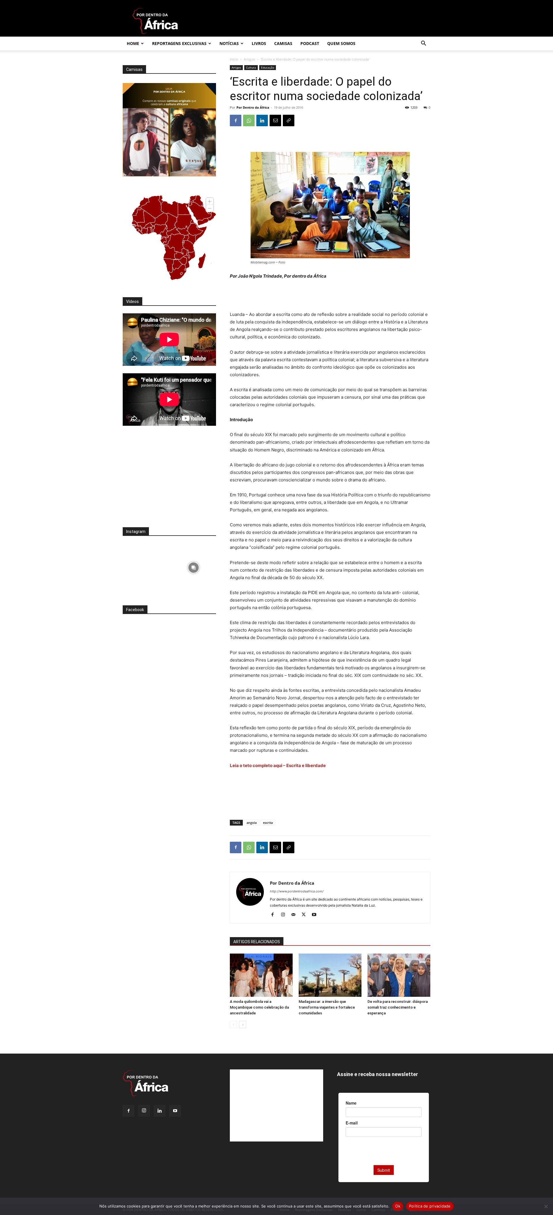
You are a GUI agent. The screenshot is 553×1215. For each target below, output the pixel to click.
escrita (268, 822)
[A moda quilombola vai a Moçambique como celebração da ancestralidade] (261, 975)
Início (234, 59)
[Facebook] (235, 120)
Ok (397, 1206)
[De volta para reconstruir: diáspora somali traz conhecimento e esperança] (399, 975)
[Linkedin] (262, 120)
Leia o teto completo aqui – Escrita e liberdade (278, 765)
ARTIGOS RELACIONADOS (256, 941)
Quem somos (341, 43)
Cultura (251, 67)
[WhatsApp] (249, 120)
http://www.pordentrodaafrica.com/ (296, 891)
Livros (259, 43)
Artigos (249, 59)
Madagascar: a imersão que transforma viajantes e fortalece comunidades (327, 1007)
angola (252, 822)
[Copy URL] (288, 120)
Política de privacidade (430, 1206)
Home (133, 43)
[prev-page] (233, 1024)
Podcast (309, 43)
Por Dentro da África (252, 107)
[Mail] (295, 914)
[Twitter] (305, 914)
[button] (423, 44)
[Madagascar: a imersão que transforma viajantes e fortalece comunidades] (330, 975)
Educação (267, 67)
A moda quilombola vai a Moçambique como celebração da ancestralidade (259, 1007)
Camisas (283, 43)
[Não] (546, 1206)
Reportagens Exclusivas (179, 43)
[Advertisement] (330, 296)
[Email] (275, 120)
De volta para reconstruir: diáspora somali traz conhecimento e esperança (398, 1007)
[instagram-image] (145, 566)
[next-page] (242, 1024)
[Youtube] (316, 914)
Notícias (229, 43)
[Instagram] (285, 914)
